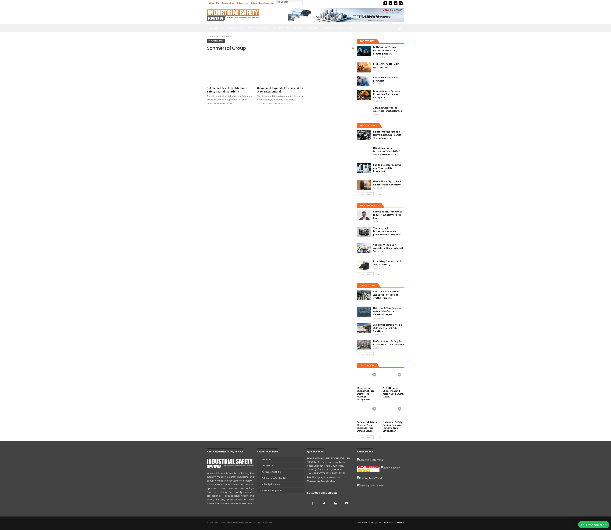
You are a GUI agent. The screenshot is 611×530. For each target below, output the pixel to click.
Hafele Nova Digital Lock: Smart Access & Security (387, 183)
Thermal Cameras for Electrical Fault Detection (387, 109)
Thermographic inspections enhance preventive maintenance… (388, 231)
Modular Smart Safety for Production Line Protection (388, 343)
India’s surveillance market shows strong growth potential (385, 50)
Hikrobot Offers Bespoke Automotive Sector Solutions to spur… (387, 311)
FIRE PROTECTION (257, 28)
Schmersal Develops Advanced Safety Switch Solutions (227, 89)
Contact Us (227, 3)
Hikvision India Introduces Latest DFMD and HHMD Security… (386, 151)
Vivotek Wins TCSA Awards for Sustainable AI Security (388, 248)
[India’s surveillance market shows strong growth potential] (364, 51)
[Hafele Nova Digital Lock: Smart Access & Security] (364, 185)
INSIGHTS (313, 28)
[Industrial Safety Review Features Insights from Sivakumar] (393, 411)
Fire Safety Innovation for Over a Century (388, 263)
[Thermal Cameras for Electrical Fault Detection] (364, 111)
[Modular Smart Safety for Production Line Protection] (364, 345)
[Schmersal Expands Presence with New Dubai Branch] (280, 71)
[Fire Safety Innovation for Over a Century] (364, 265)
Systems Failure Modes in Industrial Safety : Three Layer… (387, 214)
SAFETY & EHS (234, 28)
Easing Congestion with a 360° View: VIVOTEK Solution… (387, 328)
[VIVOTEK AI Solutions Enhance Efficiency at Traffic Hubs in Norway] (364, 295)
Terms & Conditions (394, 522)
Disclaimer (361, 522)
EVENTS (328, 28)
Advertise (242, 3)
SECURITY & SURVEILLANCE (288, 28)
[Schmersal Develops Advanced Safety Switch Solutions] (230, 71)
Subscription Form (271, 484)
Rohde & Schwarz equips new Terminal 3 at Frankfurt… (387, 168)
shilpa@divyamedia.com (329, 477)
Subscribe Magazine (262, 3)
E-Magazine (345, 28)
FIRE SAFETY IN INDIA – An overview (387, 65)
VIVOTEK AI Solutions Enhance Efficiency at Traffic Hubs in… (386, 294)
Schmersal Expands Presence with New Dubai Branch (280, 89)
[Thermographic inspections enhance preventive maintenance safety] (364, 232)
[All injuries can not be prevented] (364, 81)
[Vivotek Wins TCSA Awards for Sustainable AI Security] (364, 248)
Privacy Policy (376, 522)
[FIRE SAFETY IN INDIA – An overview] (364, 67)
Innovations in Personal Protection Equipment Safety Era (387, 94)
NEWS (218, 28)
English (284, 2)
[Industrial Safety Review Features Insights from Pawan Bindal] (368, 411)
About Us (213, 3)
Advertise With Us (271, 472)
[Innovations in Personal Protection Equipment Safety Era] (364, 95)
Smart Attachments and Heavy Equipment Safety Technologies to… (387, 135)
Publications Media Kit (274, 478)
